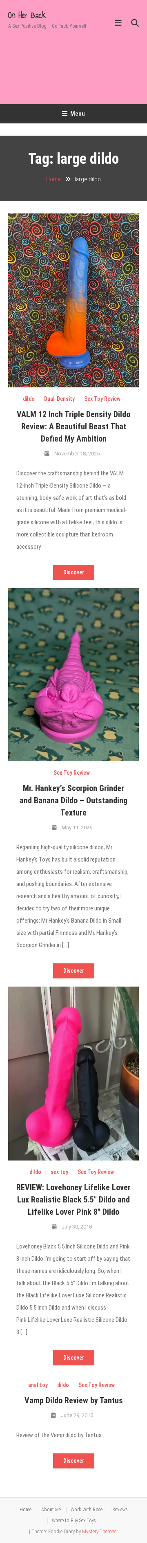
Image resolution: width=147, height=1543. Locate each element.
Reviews (120, 1509)
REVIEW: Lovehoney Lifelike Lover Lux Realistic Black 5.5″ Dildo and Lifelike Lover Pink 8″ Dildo (73, 1200)
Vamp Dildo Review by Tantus (73, 1400)
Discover (73, 572)
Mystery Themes (99, 1531)
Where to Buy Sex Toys (74, 1520)
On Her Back (27, 15)
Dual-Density (59, 399)
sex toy (59, 1172)
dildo (29, 399)
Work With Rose (86, 1509)
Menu (77, 113)
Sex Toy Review (102, 399)
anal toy (38, 1385)
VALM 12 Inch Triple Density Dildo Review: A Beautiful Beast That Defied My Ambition (73, 426)
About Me (51, 1509)
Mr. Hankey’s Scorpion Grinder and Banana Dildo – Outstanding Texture (73, 800)
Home (25, 1509)
